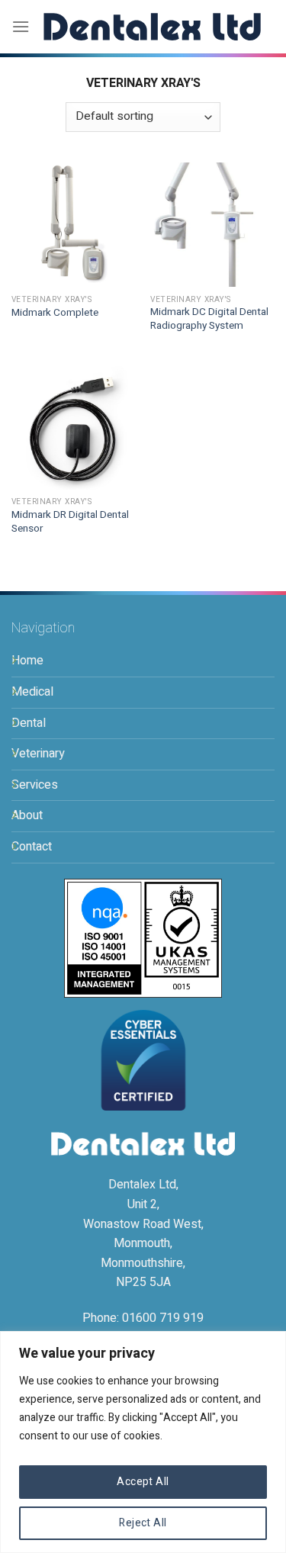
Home (27, 660)
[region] (143, 1442)
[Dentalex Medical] (152, 26)
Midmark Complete (54, 313)
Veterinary (38, 753)
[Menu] (20, 26)
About (27, 815)
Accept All (143, 1482)
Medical (32, 692)
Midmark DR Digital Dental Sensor (70, 522)
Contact (31, 847)
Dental (28, 723)
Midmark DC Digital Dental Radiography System (209, 319)
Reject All (142, 1523)
